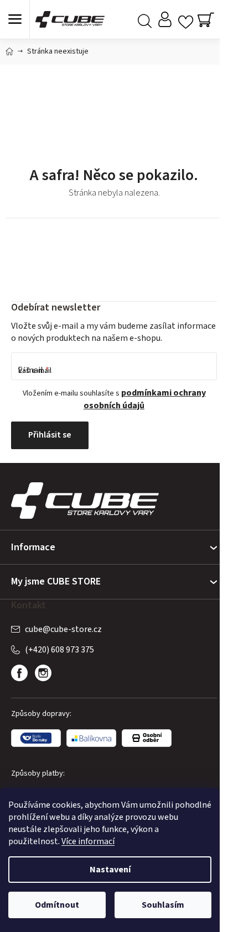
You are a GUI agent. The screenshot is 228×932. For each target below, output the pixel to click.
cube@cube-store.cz (63, 629)
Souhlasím (163, 905)
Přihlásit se (49, 435)
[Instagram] (43, 673)
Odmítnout (57, 905)
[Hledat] (145, 20)
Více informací (88, 841)
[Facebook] (19, 673)
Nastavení (110, 869)
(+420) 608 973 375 (59, 650)
